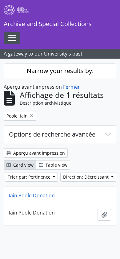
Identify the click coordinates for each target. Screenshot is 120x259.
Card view (23, 165)
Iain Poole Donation (32, 195)
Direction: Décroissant (86, 177)
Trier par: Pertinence (30, 177)
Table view (55, 165)
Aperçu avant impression (38, 153)
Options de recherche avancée (52, 134)
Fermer (71, 86)
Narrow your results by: (60, 71)
